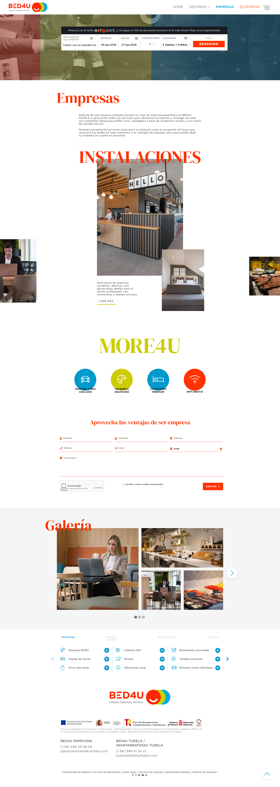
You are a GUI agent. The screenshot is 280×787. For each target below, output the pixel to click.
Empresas (225, 7)
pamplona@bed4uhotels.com (84, 751)
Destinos (198, 7)
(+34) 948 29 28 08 (76, 746)
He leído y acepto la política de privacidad (144, 484)
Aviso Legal (130, 772)
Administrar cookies (177, 772)
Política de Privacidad (106, 772)
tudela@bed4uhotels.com (136, 755)
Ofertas (251, 7)
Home (178, 7)
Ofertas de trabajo (204, 772)
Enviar (211, 486)
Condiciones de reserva (76, 772)
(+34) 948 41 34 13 (131, 751)
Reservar (208, 44)
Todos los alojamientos (79, 45)
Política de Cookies (151, 772)
